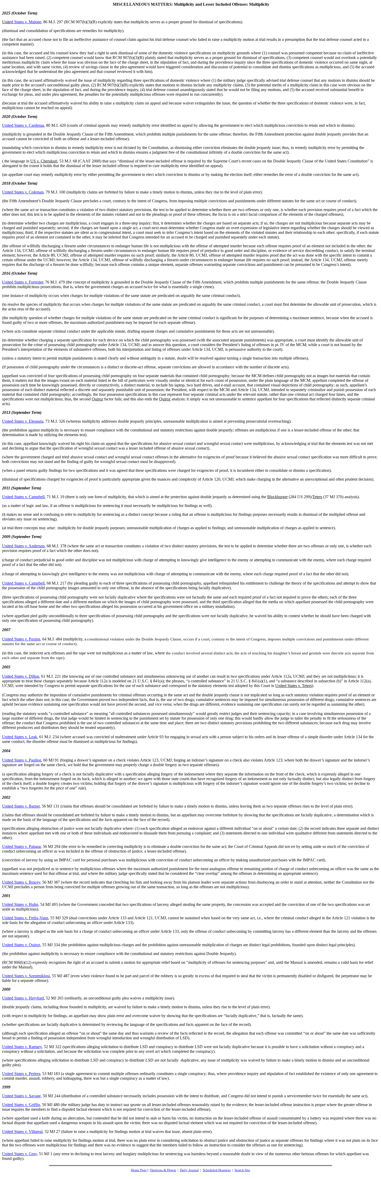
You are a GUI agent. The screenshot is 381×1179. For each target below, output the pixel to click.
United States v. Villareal (22, 1131)
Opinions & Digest (163, 1170)
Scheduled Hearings (217, 1170)
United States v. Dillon (20, 676)
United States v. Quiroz (21, 945)
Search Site (242, 1170)
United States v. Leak (19, 737)
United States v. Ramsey (22, 1046)
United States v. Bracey (21, 882)
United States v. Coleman (23, 192)
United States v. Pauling (21, 760)
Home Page (139, 1170)
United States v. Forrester (22, 282)
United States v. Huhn (20, 904)
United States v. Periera (21, 1073)
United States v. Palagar (21, 846)
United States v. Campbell (23, 497)
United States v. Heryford (23, 998)
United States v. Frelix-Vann (25, 918)
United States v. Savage (21, 1096)
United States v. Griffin (21, 1104)
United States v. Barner (21, 806)
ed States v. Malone (25, 22)
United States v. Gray (19, 1154)
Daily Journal (189, 1170)
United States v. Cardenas (23, 125)
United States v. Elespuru (22, 421)
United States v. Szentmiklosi (26, 976)
